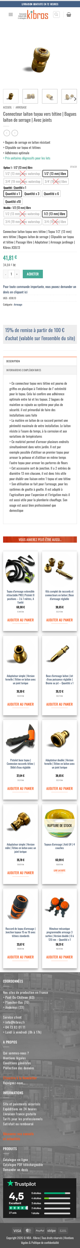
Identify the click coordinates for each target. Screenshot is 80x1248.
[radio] (22, 173)
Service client (12, 1017)
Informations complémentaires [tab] (23, 370)
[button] (10, 14)
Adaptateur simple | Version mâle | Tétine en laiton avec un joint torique (20, 848)
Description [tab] (13, 361)
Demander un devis (15, 1169)
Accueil (7, 107)
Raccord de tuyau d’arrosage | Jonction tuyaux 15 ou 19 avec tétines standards (20, 932)
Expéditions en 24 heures (20, 1108)
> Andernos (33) (13, 1007)
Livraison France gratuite (19, 1113)
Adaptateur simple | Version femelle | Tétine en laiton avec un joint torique (20, 679)
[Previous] (9, 58)
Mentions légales (14, 1057)
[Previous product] (14, 133)
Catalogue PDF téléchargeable (23, 1164)
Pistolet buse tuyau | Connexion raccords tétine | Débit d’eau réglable (20, 763)
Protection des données (18, 1067)
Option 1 (7, 167)
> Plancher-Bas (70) (16, 1002)
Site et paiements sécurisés (21, 1103)
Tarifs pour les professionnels (22, 1118)
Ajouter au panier (20, 619)
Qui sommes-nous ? (16, 1052)
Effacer (73, 166)
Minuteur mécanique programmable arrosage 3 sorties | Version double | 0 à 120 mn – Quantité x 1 (59, 934)
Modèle (6, 207)
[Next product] (6, 133)
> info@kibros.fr (14, 1022)
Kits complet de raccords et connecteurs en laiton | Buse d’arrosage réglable (59, 595)
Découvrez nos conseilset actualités (18, 1136)
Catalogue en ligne (15, 1159)
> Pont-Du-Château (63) (18, 997)
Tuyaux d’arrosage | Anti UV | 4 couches (59, 846)
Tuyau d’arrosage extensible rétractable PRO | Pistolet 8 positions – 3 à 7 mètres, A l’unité (20, 597)
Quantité (7, 187)
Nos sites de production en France (25, 992)
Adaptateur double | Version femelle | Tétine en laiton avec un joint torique (59, 763)
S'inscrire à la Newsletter (20, 1077)
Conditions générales (17, 1062)
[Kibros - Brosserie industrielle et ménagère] (33, 14)
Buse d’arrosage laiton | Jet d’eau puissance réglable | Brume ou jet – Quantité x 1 (59, 679)
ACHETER (33, 273)
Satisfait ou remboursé (18, 1123)
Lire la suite (59, 870)
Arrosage (21, 107)
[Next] (70, 58)
